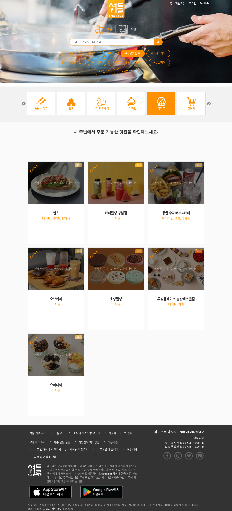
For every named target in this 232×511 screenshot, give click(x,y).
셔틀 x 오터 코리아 (107, 449)
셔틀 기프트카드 (39, 433)
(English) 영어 (109, 473)
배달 (109, 29)
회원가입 (180, 3)
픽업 (133, 29)
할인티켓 (132, 449)
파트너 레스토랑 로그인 (86, 433)
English (204, 3)
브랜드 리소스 (38, 442)
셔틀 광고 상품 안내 (45, 457)
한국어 (124, 473)
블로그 (61, 433)
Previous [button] (23, 103)
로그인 (192, 3)
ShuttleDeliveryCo (190, 432)
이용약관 (113, 442)
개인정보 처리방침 (89, 442)
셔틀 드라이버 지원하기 (47, 449)
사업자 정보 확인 (52, 508)
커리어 (112, 433)
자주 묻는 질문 (62, 442)
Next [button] (208, 103)
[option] (41, 103)
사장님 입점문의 (79, 449)
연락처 (128, 433)
